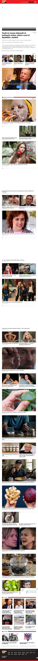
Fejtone (31, 652)
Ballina (9, 652)
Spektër (19, 654)
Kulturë (9, 654)
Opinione (23, 652)
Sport (12, 654)
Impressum (3, 657)
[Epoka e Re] (4, 2)
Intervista (19, 652)
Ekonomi (15, 652)
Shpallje (23, 654)
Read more (19, 87)
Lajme (12, 652)
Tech (26, 654)
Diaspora (15, 654)
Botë (34, 652)
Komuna (27, 652)
